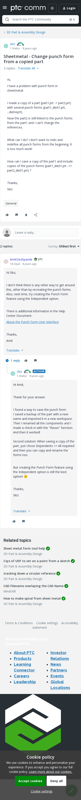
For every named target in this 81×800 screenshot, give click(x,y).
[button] (4, 9)
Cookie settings (47, 623)
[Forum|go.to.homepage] (25, 8)
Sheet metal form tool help (24, 548)
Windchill (9, 591)
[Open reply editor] (40, 232)
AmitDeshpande (21, 259)
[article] (40, 310)
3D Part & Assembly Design (25, 32)
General (11, 203)
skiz (12, 44)
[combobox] (40, 19)
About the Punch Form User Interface (32, 322)
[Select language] (52, 8)
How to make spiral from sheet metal (32, 598)
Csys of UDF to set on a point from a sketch (36, 561)
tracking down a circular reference (29, 573)
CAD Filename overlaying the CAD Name (33, 586)
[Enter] (7, 19)
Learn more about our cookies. (50, 772)
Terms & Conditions (19, 623)
